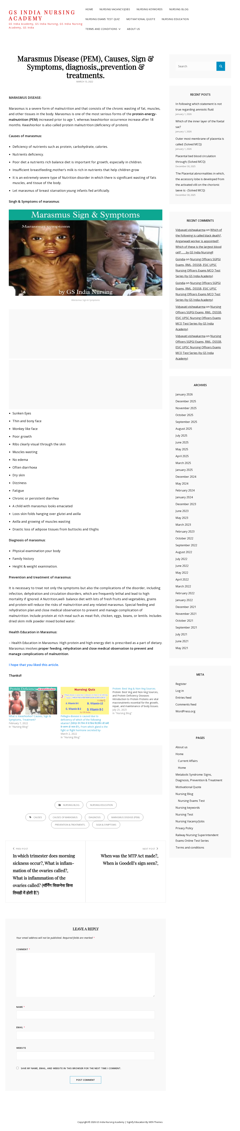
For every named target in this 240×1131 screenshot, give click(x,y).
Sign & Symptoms (106, 824)
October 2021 (184, 621)
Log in (180, 691)
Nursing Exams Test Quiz (102, 19)
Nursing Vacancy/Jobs (114, 9)
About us (133, 29)
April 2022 (182, 579)
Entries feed (183, 698)
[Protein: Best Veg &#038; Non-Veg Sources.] (138, 701)
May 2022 (182, 573)
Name (20, 1007)
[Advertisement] (86, 334)
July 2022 (181, 559)
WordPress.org (185, 711)
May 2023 (182, 518)
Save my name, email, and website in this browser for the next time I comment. (71, 1068)
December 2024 (186, 477)
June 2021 (182, 641)
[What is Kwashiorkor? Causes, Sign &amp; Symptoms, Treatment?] (33, 700)
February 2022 (185, 593)
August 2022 (184, 552)
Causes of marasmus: (65, 817)
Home (89, 9)
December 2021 (186, 607)
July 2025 (181, 435)
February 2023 (185, 531)
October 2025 (184, 415)
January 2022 (184, 600)
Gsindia (180, 259)
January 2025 (184, 470)
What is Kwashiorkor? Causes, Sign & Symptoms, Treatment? (30, 717)
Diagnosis (95, 817)
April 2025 (182, 456)
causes (38, 817)
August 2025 (184, 429)
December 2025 (186, 401)
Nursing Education (175, 19)
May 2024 (182, 483)
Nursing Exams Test (191, 801)
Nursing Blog (178, 9)
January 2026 (184, 394)
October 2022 (184, 538)
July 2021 (181, 634)
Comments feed (186, 704)
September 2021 (186, 627)
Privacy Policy (184, 828)
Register (181, 684)
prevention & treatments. (70, 824)
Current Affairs (188, 761)
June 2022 (182, 566)
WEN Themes (156, 1122)
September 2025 (186, 422)
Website (21, 1047)
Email (20, 1027)
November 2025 (186, 408)
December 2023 (186, 504)
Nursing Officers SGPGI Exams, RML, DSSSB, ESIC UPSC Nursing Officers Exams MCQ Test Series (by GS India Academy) (199, 318)
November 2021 (186, 614)
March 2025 (183, 463)
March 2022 (183, 586)
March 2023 (183, 525)
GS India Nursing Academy (42, 15)
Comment (23, 949)
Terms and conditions (101, 29)
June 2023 (182, 511)
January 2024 (184, 497)
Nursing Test (184, 814)
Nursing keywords (150, 9)
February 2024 (185, 490)
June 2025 (182, 442)
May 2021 (182, 648)
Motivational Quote (140, 19)
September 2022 (186, 545)
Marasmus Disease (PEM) (125, 817)
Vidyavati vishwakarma (190, 230)
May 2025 (182, 449)
